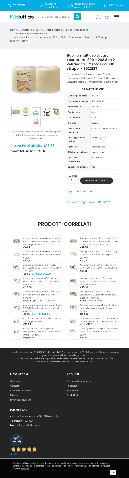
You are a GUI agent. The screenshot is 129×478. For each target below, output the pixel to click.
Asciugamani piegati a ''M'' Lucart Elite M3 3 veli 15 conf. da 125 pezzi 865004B (98, 266)
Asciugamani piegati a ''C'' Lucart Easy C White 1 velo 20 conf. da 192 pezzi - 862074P (98, 254)
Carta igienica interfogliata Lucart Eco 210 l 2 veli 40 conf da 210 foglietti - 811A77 (98, 331)
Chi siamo (15, 381)
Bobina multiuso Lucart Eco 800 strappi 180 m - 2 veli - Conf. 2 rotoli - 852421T (99, 320)
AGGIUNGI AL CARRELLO (96, 181)
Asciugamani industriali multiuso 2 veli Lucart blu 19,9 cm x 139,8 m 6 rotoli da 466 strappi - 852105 (42, 241)
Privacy (14, 395)
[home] (22, 16)
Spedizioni (72, 390)
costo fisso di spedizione (80, 362)
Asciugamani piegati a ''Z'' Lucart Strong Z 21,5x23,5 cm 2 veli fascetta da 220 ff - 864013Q (42, 308)
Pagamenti (73, 385)
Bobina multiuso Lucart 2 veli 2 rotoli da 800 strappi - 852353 (42, 320)
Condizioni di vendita (21, 390)
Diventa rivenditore (20, 400)
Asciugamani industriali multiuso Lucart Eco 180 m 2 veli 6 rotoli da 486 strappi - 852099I (42, 254)
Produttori (72, 395)
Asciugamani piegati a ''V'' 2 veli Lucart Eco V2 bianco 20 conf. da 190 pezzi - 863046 (41, 281)
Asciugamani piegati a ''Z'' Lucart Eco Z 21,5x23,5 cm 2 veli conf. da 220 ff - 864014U (42, 294)
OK (113, 472)
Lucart (94, 112)
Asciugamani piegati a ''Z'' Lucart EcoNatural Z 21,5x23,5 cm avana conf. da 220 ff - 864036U (98, 294)
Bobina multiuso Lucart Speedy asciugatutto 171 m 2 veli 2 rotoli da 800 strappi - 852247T (42, 331)
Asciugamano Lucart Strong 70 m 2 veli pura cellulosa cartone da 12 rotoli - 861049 (99, 308)
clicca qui (25, 469)
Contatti (15, 385)
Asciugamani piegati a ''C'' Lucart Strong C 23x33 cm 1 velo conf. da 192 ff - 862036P (42, 268)
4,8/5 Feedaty (116, 5)
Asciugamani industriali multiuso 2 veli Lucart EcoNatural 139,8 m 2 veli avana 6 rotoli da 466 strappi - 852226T (99, 241)
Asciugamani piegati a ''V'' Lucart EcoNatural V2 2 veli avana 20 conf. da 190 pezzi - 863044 (98, 281)
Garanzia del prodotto (79, 381)
